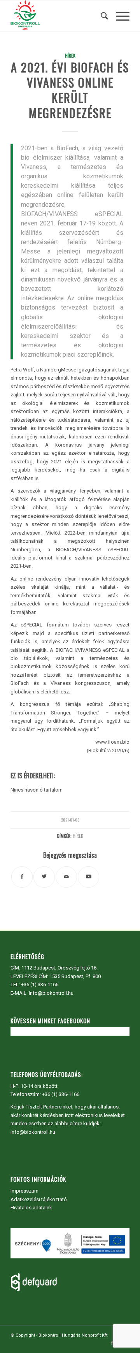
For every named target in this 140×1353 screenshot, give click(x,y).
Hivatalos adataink (31, 1207)
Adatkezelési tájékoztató (38, 1199)
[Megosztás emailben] (66, 877)
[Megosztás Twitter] (44, 877)
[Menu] (119, 16)
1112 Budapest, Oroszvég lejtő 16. (59, 968)
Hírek (70, 55)
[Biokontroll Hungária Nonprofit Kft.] (58, 16)
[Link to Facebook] (112, 1343)
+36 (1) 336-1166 (39, 984)
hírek (78, 835)
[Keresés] (100, 16)
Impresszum (24, 1191)
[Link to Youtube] (88, 877)
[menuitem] (100, 16)
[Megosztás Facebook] (22, 877)
